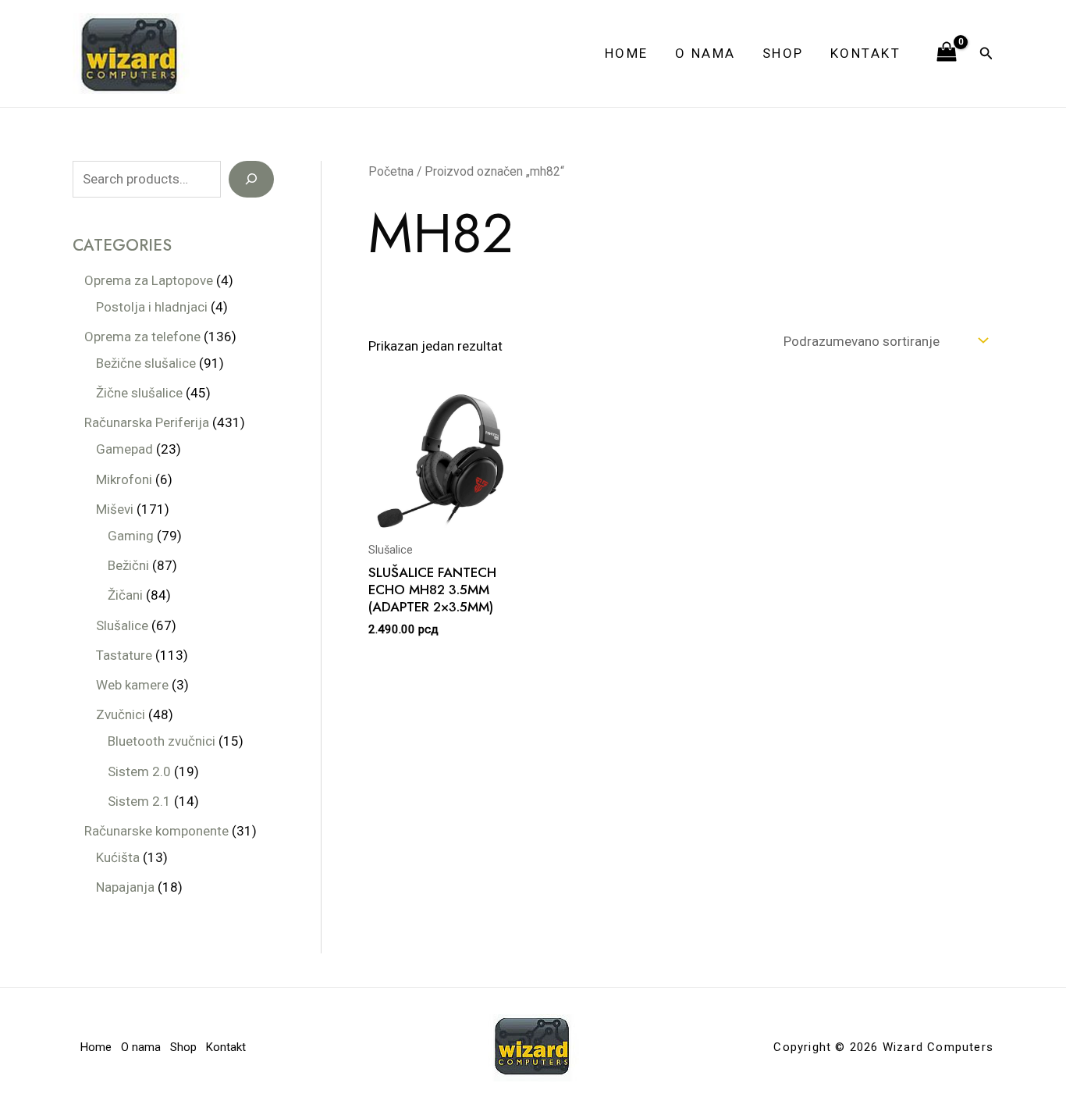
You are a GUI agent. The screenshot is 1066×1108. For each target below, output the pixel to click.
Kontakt (865, 53)
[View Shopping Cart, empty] (946, 53)
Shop (783, 53)
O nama (705, 53)
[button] (986, 53)
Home (626, 53)
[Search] (251, 179)
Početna (391, 171)
